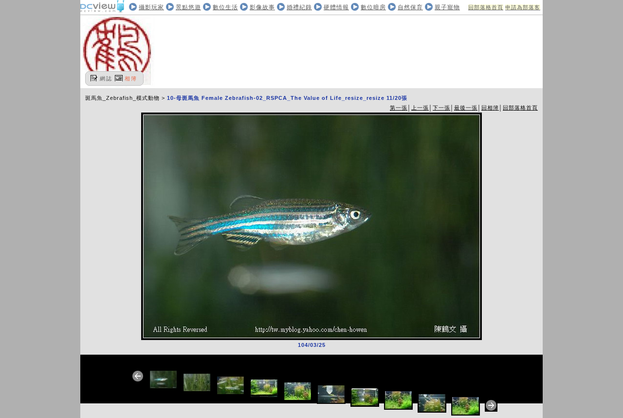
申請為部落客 (522, 7)
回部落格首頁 (485, 7)
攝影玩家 (151, 7)
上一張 (420, 108)
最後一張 (465, 108)
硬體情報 (336, 7)
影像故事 (262, 7)
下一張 (441, 108)
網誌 (106, 78)
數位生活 (225, 7)
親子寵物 (447, 7)
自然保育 (410, 7)
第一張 (398, 108)
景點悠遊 (188, 7)
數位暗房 (373, 7)
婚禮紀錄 (299, 7)
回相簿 (490, 108)
